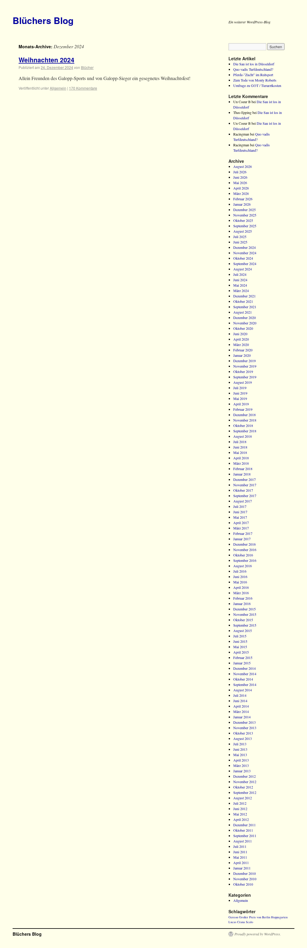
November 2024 (244, 252)
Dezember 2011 (244, 824)
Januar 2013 (242, 770)
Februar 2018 (242, 468)
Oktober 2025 (243, 220)
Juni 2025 (240, 242)
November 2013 (244, 727)
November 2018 (244, 420)
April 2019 (241, 403)
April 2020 (241, 339)
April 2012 (241, 819)
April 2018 (241, 457)
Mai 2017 (240, 517)
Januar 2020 (242, 355)
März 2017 (241, 528)
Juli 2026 (239, 171)
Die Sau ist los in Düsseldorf (253, 63)
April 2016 (241, 587)
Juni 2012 (240, 808)
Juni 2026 (240, 177)
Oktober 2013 (243, 733)
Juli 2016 (239, 571)
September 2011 (244, 835)
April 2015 (241, 652)
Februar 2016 (242, 598)
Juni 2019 (240, 393)
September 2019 (244, 376)
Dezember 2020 (244, 317)
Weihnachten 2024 (46, 59)
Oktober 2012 (243, 787)
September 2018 (244, 430)
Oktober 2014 (243, 679)
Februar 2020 (242, 349)
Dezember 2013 (244, 722)
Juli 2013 (239, 743)
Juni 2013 (240, 749)
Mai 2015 (240, 646)
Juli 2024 (239, 274)
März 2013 (241, 765)
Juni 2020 (240, 333)
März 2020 (241, 344)
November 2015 (244, 614)
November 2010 (244, 878)
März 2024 (241, 290)
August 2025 (242, 231)
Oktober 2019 (243, 371)
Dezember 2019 (244, 360)
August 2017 (242, 501)
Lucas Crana (236, 922)
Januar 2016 (242, 603)
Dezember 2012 (244, 776)
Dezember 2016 (244, 544)
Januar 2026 (242, 204)
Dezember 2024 (244, 247)
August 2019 (242, 382)
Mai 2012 (240, 814)
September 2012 (244, 792)
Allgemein (58, 88)
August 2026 (242, 166)
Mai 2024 (240, 285)
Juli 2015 (239, 635)
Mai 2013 (240, 754)
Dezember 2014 (244, 668)
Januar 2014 (242, 716)
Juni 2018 (240, 447)
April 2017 (241, 522)
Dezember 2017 (244, 479)
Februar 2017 (242, 533)
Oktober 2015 (243, 619)
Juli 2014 (239, 695)
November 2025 (244, 215)
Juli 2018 (239, 441)
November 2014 (244, 673)
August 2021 (242, 312)
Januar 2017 (242, 538)
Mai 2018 (240, 452)
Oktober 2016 (243, 555)
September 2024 (244, 263)
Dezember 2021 (244, 296)
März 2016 (241, 592)
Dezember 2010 (244, 873)
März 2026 (241, 193)
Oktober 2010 (243, 884)
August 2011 (242, 841)
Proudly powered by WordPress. (257, 934)
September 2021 (244, 306)
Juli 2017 (239, 506)
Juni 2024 (240, 279)
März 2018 (241, 463)
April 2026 (241, 188)
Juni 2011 (240, 851)
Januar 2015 (242, 662)
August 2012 (242, 797)
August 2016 (242, 565)
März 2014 (241, 711)
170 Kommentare (83, 88)
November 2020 (244, 322)
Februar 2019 (242, 409)
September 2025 (244, 225)
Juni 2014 (240, 700)
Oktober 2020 (243, 328)
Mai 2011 (240, 857)
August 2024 (242, 269)
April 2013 (241, 760)
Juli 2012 (239, 803)
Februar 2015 (242, 657)
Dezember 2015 (244, 609)
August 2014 (242, 689)
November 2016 (244, 549)
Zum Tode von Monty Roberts (254, 80)
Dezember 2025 (244, 209)
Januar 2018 (242, 474)
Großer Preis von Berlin (254, 917)
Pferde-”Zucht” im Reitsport (253, 74)
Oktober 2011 (243, 830)
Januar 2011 (242, 868)
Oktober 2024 (243, 258)
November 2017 (244, 484)
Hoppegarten (279, 917)
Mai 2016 (240, 582)
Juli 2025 (239, 236)
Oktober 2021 (243, 301)
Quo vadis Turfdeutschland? (253, 69)
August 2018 (242, 436)
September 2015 (244, 625)
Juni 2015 (240, 641)
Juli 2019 (239, 387)
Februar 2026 (242, 198)
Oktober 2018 (243, 425)
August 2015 (242, 630)
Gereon (233, 917)
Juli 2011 (239, 846)
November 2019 (244, 366)
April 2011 (241, 862)
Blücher (87, 67)
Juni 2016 (240, 576)
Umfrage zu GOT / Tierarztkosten (257, 85)
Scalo (249, 922)
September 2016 (244, 560)
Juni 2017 (240, 511)
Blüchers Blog (43, 20)
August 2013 (242, 738)
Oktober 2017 (243, 490)
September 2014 (244, 684)
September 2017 (244, 495)
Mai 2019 (240, 398)
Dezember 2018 (244, 414)
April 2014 (241, 706)
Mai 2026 (240, 182)
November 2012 (244, 781)
